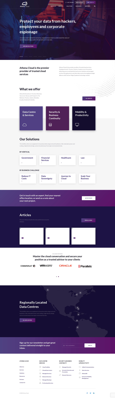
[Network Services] (40, 377)
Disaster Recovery (56, 117)
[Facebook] (87, 393)
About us (22, 366)
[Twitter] (90, 393)
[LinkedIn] (93, 393)
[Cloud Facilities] (40, 367)
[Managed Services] (40, 373)
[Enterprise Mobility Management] (80, 377)
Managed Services (30, 115)
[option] (57, 269)
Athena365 (81, 117)
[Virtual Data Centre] (40, 370)
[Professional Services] (40, 383)
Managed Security (56, 111)
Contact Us (22, 382)
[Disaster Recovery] (60, 375)
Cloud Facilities (29, 111)
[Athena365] (80, 373)
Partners (22, 379)
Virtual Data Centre (31, 113)
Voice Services (82, 115)
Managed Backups (30, 120)
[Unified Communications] (80, 367)
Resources (22, 376)
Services (22, 370)
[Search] (94, 6)
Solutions (22, 373)
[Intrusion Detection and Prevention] (60, 371)
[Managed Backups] (40, 380)
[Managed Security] (60, 367)
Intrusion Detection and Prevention (58, 114)
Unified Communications (83, 112)
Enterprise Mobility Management (83, 120)
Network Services (30, 118)
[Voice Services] (80, 370)
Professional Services (31, 122)
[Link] (24, 4)
